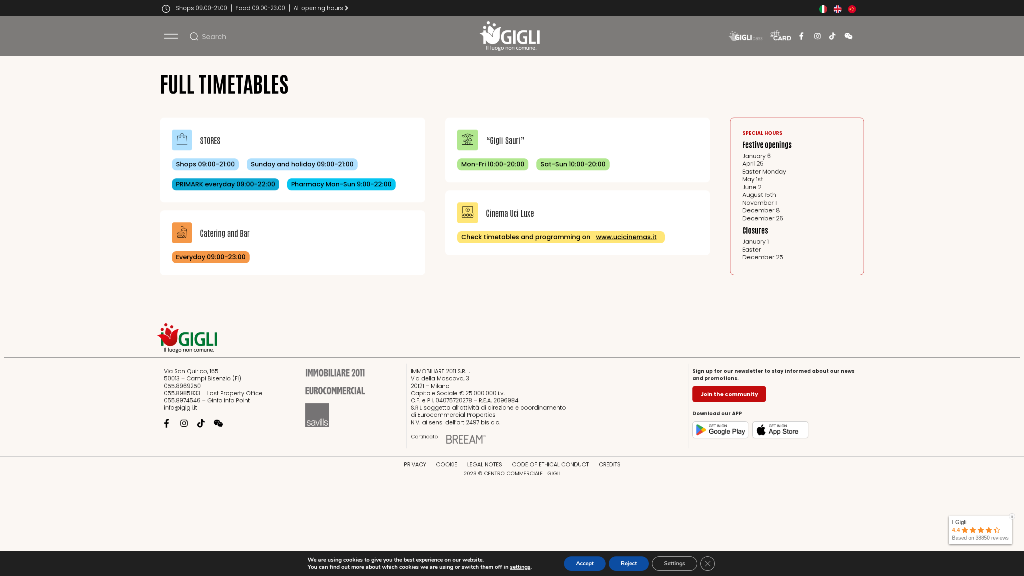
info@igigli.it (180, 408)
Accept (585, 563)
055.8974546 (182, 400)
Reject (629, 563)
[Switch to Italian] (823, 9)
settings (520, 567)
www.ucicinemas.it (626, 237)
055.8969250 (182, 386)
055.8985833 (183, 393)
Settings (674, 563)
